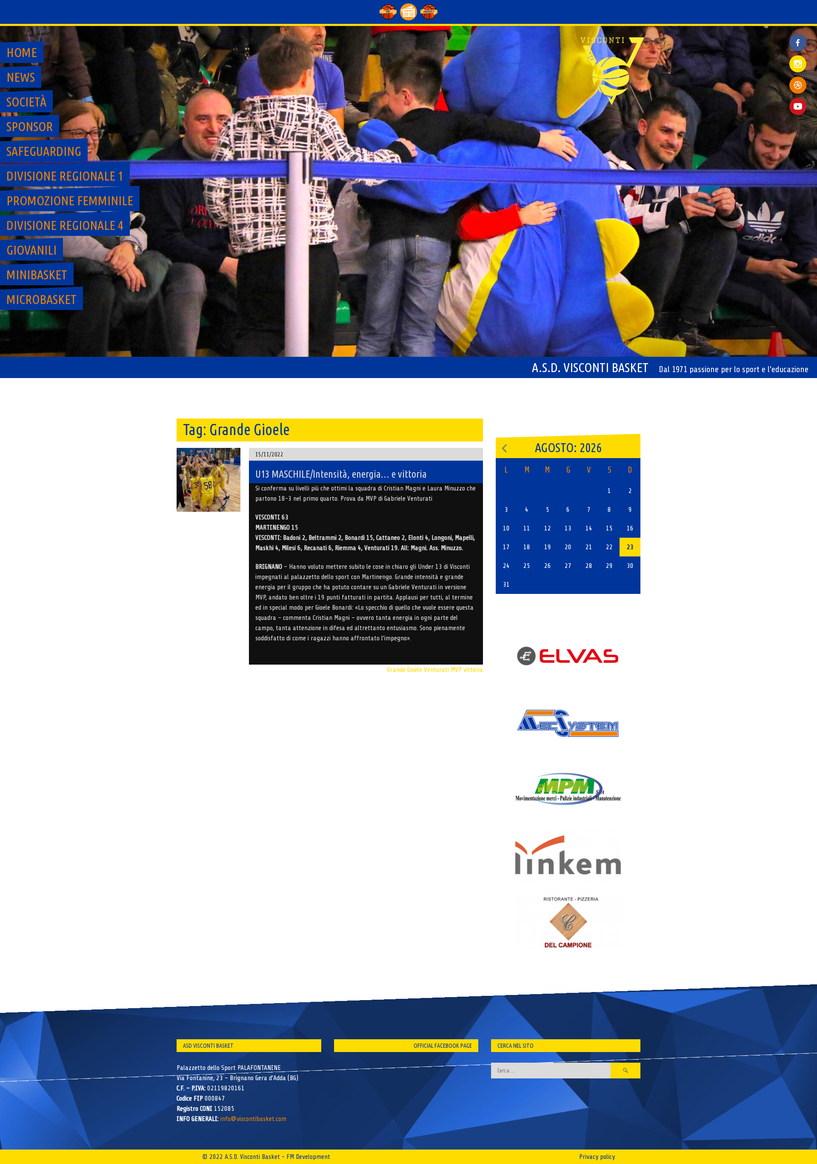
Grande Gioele (404, 670)
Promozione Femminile (69, 200)
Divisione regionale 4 (64, 225)
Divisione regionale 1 (64, 176)
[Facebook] (797, 36)
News (20, 77)
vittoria (473, 670)
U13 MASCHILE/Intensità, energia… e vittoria (341, 474)
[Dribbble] (797, 85)
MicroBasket (41, 299)
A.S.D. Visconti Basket (590, 367)
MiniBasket (36, 274)
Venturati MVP (443, 670)
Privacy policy (597, 1157)
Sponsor (29, 126)
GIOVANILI (31, 250)
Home (21, 52)
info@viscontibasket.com (253, 1119)
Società (26, 102)
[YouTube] (797, 106)
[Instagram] (797, 63)
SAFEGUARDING (43, 151)
